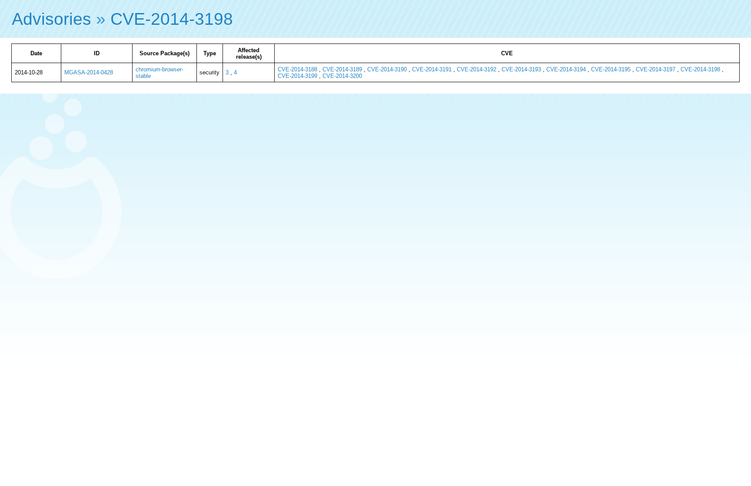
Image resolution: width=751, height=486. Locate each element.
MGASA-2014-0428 (88, 72)
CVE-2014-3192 (476, 69)
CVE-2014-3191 (432, 69)
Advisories (51, 19)
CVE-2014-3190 (387, 69)
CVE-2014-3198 (171, 19)
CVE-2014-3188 (297, 69)
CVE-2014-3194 (566, 69)
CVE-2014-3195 (611, 69)
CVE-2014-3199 (297, 76)
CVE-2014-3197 (655, 69)
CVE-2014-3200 (342, 76)
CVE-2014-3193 (521, 69)
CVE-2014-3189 (342, 69)
